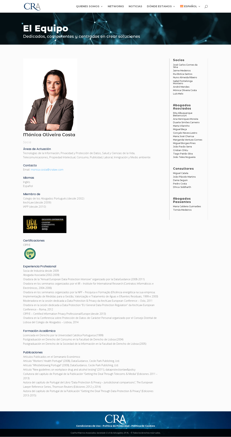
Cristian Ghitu (180, 150)
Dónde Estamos (159, 6)
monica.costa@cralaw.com (47, 169)
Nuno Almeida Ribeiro (185, 77)
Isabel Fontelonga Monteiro (183, 82)
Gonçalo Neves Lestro (185, 133)
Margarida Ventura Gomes (187, 139)
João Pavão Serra (182, 146)
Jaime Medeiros (182, 70)
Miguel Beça (180, 129)
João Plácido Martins (184, 176)
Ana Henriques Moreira (185, 119)
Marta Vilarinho (181, 125)
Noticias (135, 6)
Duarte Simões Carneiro (186, 122)
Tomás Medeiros (182, 209)
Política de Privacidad (116, 426)
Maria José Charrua (183, 136)
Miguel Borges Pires (184, 143)
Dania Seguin (180, 180)
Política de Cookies (143, 426)
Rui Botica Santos (182, 74)
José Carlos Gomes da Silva (185, 65)
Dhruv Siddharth (182, 187)
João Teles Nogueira (184, 157)
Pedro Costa (180, 183)
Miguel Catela (180, 173)
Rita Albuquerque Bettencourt (182, 114)
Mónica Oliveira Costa (185, 90)
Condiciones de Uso (88, 426)
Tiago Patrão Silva (183, 153)
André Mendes (181, 86)
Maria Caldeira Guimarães (187, 206)
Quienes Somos (87, 6)
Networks (116, 6)
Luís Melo (178, 93)
